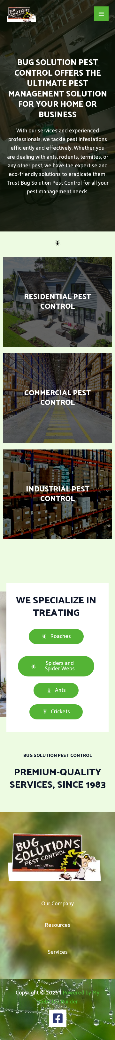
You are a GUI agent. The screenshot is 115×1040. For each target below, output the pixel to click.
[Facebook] (57, 1018)
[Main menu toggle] (101, 13)
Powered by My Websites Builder (68, 997)
